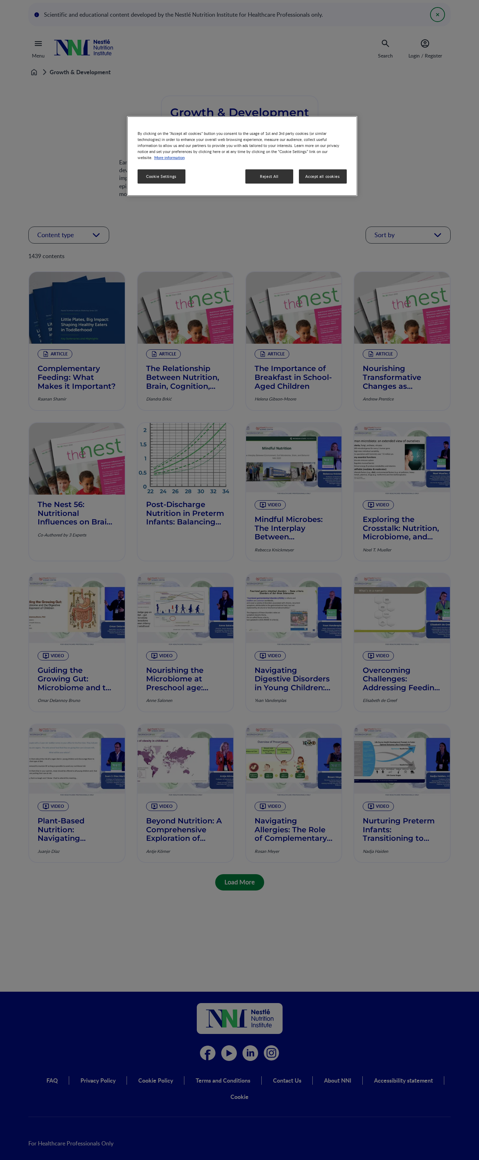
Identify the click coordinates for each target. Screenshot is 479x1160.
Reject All (269, 176)
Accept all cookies (322, 176)
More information (169, 157)
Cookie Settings (161, 176)
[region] (242, 156)
